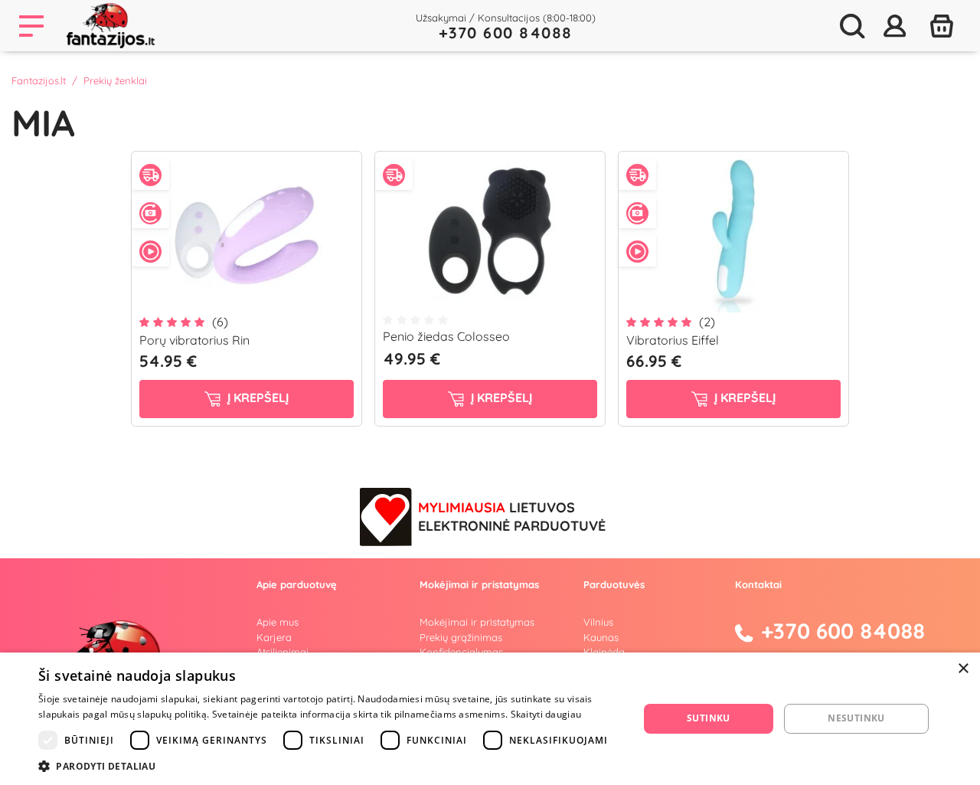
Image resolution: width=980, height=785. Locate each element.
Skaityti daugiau (546, 714)
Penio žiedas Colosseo (446, 336)
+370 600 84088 (506, 32)
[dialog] (490, 719)
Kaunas (601, 637)
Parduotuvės (614, 584)
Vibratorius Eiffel (672, 340)
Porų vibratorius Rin (194, 340)
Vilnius (598, 622)
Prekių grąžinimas (461, 637)
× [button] (963, 669)
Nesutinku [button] (856, 717)
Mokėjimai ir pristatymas (477, 622)
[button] (329, 766)
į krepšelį (256, 397)
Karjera (274, 637)
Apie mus (277, 622)
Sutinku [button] (708, 717)
